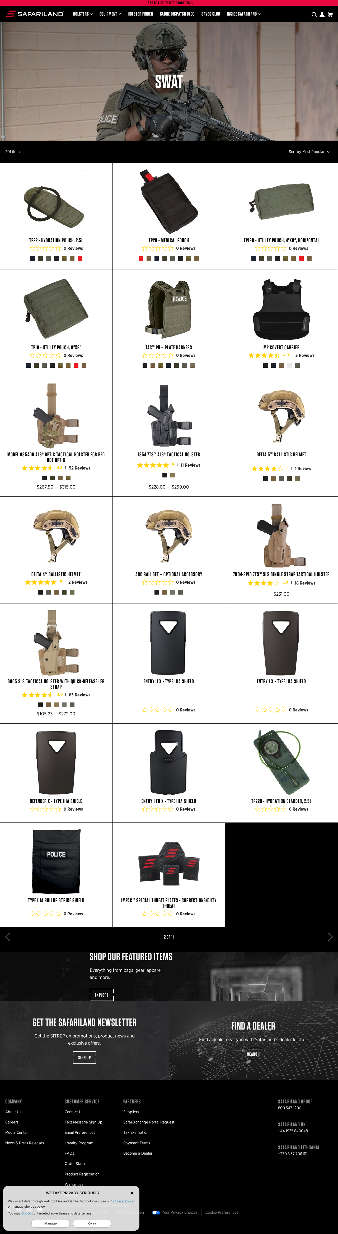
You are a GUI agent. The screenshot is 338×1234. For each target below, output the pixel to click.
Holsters (81, 14)
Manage (50, 1223)
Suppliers (131, 1111)
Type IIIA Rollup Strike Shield (56, 875)
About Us (13, 1111)
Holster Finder (140, 14)
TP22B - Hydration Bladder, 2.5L (281, 773)
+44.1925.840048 (293, 1130)
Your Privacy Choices (179, 1212)
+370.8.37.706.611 (293, 1153)
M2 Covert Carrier (281, 323)
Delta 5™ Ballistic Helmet (281, 436)
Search (253, 1054)
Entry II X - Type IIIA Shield (169, 663)
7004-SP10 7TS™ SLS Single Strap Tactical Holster (281, 550)
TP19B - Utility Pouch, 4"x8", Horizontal (281, 216)
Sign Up (84, 1057)
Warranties (74, 1184)
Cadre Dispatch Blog (177, 14)
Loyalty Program (79, 1143)
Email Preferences (80, 1132)
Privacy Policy (123, 1201)
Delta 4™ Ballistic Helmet (56, 550)
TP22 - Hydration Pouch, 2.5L (56, 216)
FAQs (69, 1153)
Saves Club (210, 14)
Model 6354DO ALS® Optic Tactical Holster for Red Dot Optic (56, 436)
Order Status (75, 1163)
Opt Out (27, 1213)
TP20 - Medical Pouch (169, 216)
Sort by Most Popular (307, 151)
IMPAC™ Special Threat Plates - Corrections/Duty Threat (169, 875)
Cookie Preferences (221, 1212)
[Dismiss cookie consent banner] (132, 1193)
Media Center (16, 1132)
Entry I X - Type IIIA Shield (281, 663)
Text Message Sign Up (83, 1122)
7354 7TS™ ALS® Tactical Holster (169, 436)
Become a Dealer (137, 1153)
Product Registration (82, 1174)
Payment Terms (136, 1143)
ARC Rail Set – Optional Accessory (169, 550)
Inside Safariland (242, 14)
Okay (92, 1223)
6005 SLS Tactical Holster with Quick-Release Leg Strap (56, 663)
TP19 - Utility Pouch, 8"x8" (56, 323)
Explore (102, 995)
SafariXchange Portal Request (148, 1122)
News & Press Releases (24, 1143)
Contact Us (74, 1111)
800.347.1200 (289, 1108)
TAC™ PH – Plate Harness (169, 323)
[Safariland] (34, 14)
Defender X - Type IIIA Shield (56, 773)
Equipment (108, 14)
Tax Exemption (135, 1132)
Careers (11, 1122)
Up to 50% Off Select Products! (168, 3)
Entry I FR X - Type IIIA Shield (169, 773)
